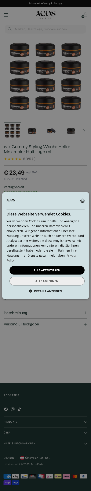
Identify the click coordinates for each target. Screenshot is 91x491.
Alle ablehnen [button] (46, 281)
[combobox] (82, 200)
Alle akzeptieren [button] (47, 270)
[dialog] (45, 245)
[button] (45, 291)
